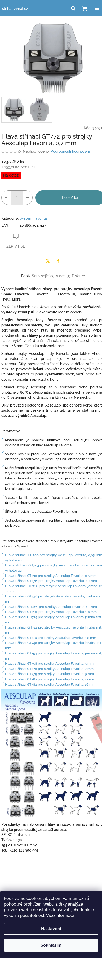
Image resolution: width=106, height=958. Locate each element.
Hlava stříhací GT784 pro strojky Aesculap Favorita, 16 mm (50, 684)
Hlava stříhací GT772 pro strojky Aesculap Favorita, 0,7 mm (51, 581)
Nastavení (51, 928)
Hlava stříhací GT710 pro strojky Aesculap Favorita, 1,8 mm (51, 612)
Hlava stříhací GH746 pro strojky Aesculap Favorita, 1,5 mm (51, 606)
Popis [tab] (25, 276)
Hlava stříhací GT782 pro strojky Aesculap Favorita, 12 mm (50, 679)
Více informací (60, 915)
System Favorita (33, 218)
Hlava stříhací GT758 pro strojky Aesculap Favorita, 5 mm (49, 663)
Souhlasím (51, 945)
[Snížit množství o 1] (6, 198)
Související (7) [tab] (43, 276)
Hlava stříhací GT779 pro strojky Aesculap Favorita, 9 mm (49, 674)
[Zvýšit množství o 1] (27, 198)
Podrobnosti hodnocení (70, 151)
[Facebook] (58, 261)
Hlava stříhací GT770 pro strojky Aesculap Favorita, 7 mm (49, 668)
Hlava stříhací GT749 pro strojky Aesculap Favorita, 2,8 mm (50, 637)
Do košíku (70, 198)
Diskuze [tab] (78, 276)
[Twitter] (47, 261)
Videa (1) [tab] (63, 276)
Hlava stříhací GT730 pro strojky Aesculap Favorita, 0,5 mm (50, 575)
